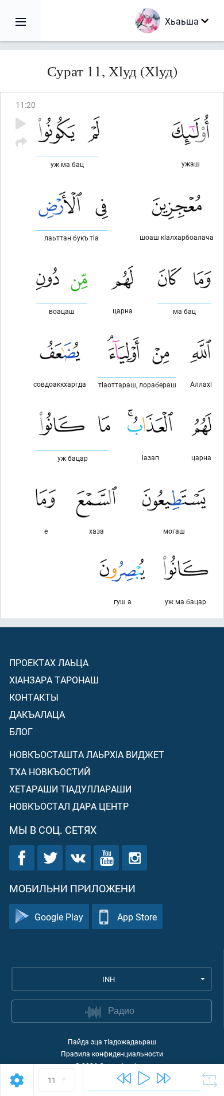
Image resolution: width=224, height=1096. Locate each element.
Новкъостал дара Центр (69, 806)
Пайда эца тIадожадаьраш (112, 1041)
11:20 (26, 104)
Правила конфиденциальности (112, 1053)
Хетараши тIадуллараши (70, 789)
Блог (21, 731)
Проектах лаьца (48, 662)
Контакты (34, 697)
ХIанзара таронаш (54, 680)
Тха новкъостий (49, 771)
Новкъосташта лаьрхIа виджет (86, 754)
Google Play (58, 917)
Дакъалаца (37, 714)
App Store (137, 917)
